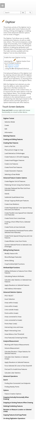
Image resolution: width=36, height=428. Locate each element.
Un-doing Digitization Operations (14, 418)
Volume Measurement (12, 348)
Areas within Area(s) (11, 303)
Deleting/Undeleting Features (13, 406)
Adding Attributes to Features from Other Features (18, 272)
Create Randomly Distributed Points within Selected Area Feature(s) (19, 231)
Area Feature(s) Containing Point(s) (16, 338)
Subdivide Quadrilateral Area (14, 197)
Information (8, 132)
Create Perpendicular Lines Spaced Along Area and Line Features (18, 208)
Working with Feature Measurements (17, 345)
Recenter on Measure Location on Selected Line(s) (17, 410)
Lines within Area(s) (11, 306)
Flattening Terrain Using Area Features (17, 185)
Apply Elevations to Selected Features (17, 285)
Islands (7, 194)
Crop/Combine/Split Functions (15, 264)
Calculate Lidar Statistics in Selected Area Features (18, 281)
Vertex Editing (9, 260)
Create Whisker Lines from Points (16, 241)
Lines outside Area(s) (11, 310)
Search (5, 380)
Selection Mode (10, 122)
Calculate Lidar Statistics (12, 373)
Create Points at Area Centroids (15, 227)
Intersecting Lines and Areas (14, 327)
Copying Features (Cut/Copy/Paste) (14, 415)
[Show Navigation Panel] (2, 5)
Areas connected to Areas (13, 317)
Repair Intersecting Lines (13, 331)
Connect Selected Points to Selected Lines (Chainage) (18, 245)
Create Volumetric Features (13, 171)
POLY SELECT (9, 296)
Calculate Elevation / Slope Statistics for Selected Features (17, 352)
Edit (6, 129)
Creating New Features (10, 143)
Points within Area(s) (11, 313)
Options (6, 390)
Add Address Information (13, 289)
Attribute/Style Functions (11, 267)
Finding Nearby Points (12, 387)
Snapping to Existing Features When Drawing (18, 402)
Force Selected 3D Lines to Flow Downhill (18, 366)
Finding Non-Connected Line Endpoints (17, 383)
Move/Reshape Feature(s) (13, 257)
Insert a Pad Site (10, 146)
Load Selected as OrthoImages (15, 153)
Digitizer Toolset (13, 67)
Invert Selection (10, 299)
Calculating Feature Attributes (14, 276)
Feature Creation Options (13, 394)
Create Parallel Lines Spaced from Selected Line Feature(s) (19, 214)
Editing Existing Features (11, 250)
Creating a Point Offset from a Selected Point (17, 223)
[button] (23, 12)
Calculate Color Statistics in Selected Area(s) (16, 358)
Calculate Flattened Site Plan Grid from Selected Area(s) (17, 189)
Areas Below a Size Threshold (14, 334)
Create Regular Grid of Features (15, 181)
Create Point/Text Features (13, 167)
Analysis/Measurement (11, 341)
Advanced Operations (10, 376)
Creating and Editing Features (13, 139)
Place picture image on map (14, 150)
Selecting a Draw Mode (12, 174)
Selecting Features (9, 136)
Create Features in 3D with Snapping (17, 157)
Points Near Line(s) (11, 324)
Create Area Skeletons (12, 204)
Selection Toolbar (13, 65)
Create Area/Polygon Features (14, 160)
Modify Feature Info (11, 253)
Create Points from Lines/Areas (15, 218)
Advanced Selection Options (12, 292)
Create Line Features (11, 164)
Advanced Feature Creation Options (15, 178)
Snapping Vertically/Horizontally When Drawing (16, 398)
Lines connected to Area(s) (13, 320)
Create (7, 125)
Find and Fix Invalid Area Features (16, 369)
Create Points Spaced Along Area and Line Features (18, 237)
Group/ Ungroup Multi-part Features (17, 201)
